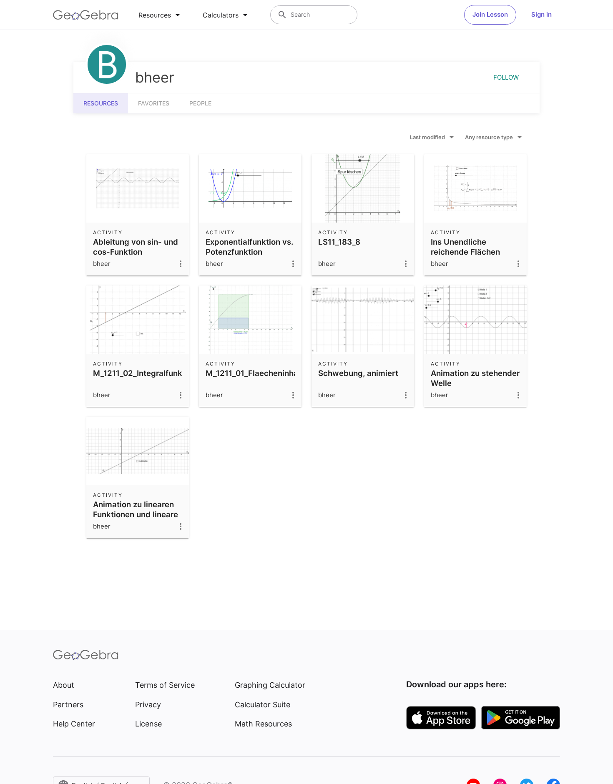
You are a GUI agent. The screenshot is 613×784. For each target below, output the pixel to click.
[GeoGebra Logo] (85, 15)
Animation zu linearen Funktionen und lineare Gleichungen (135, 514)
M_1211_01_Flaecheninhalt (254, 373)
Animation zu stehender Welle (475, 378)
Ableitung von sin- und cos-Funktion (135, 246)
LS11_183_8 (339, 241)
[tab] (160, 15)
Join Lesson (490, 14)
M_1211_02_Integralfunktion (144, 373)
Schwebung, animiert (358, 373)
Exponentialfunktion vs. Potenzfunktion (249, 246)
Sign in (541, 14)
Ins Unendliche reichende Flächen (465, 246)
